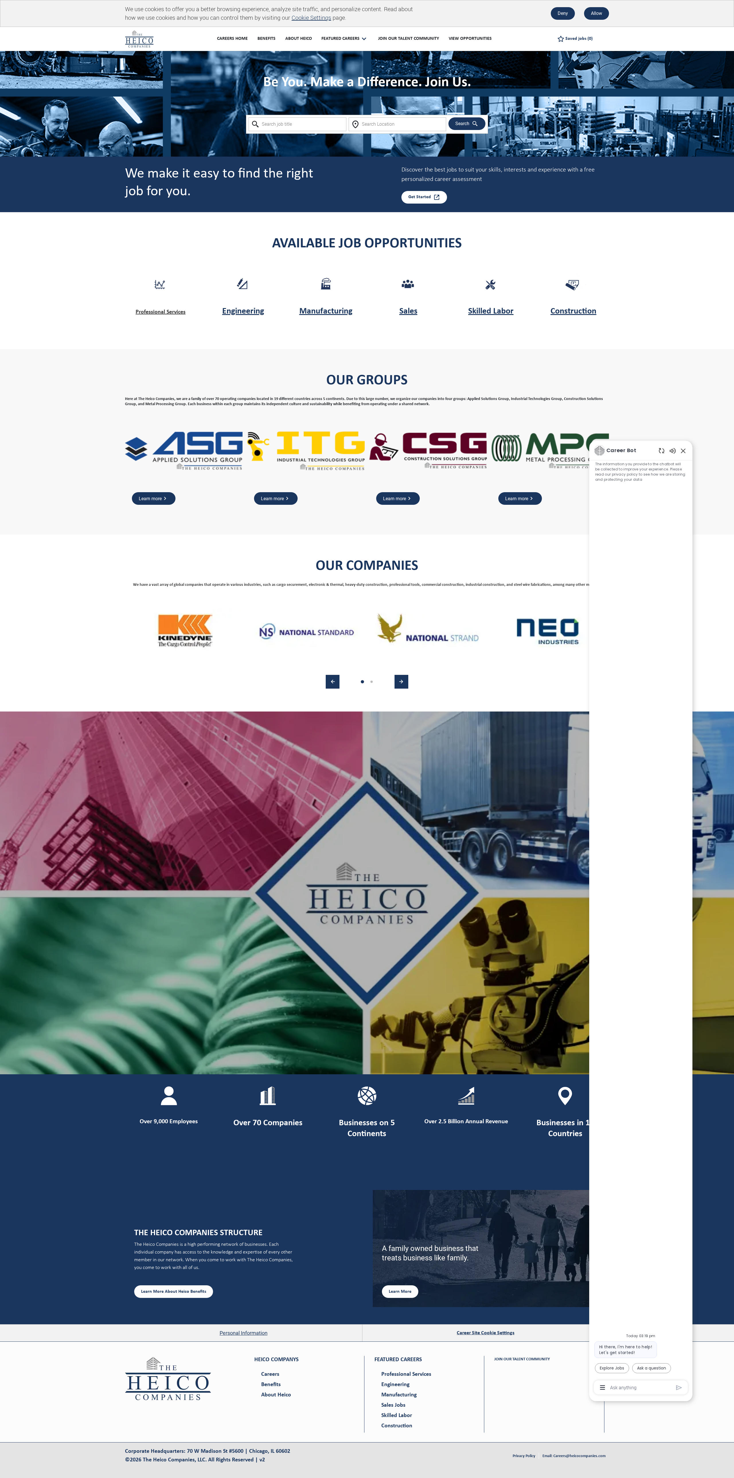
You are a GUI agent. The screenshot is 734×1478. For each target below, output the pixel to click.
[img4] (548, 631)
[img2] (306, 631)
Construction (573, 311)
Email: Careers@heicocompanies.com (574, 1456)
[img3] (427, 631)
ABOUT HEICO (298, 38)
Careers (270, 1374)
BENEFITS (266, 38)
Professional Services (161, 312)
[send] (679, 1387)
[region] (640, 918)
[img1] (185, 631)
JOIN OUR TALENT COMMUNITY (408, 38)
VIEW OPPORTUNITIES (470, 38)
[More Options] (602, 1387)
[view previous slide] (332, 682)
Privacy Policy (524, 1456)
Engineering (243, 311)
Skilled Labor (491, 311)
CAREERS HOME (232, 38)
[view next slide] (401, 682)
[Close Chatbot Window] (683, 451)
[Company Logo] (139, 38)
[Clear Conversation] (661, 450)
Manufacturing (325, 311)
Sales (408, 311)
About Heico (276, 1395)
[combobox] (297, 124)
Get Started (419, 197)
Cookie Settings (311, 17)
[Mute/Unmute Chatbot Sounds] (672, 450)
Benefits (271, 1385)
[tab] (362, 681)
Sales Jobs (393, 1405)
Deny (563, 13)
